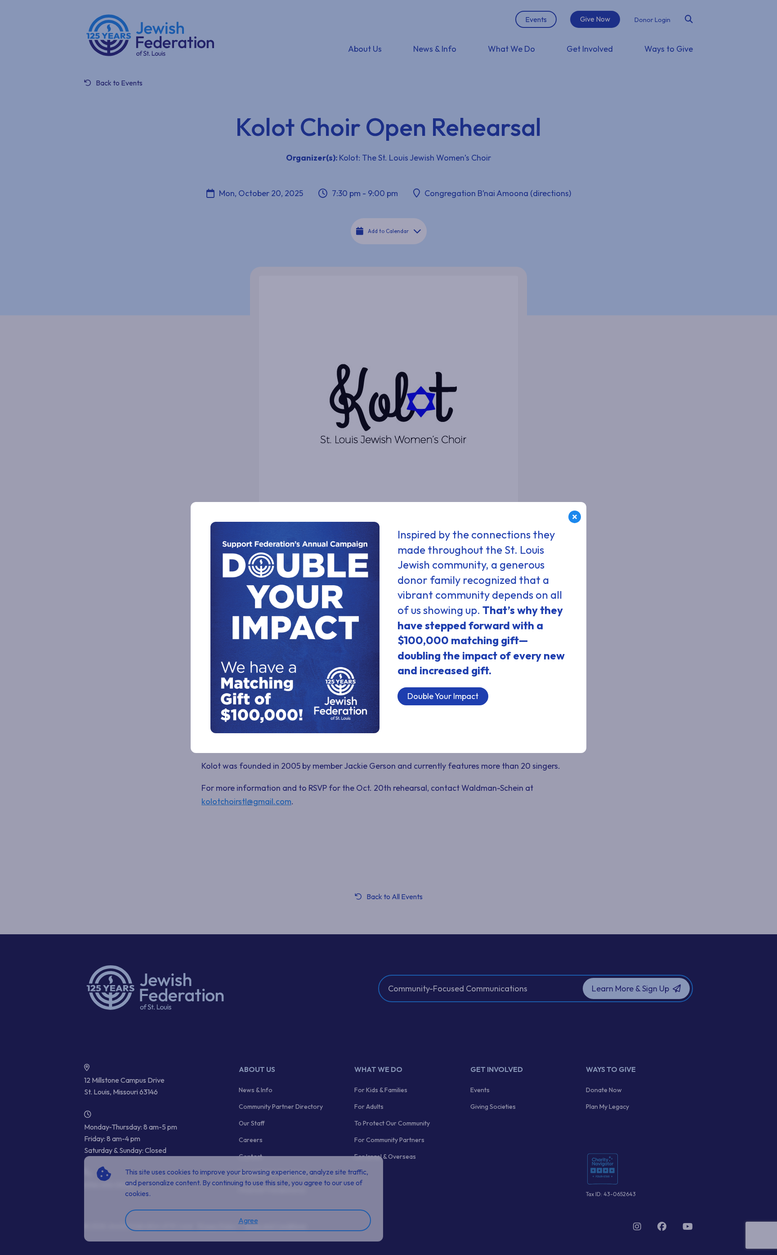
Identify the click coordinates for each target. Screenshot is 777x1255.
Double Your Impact (442, 696)
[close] (574, 516)
